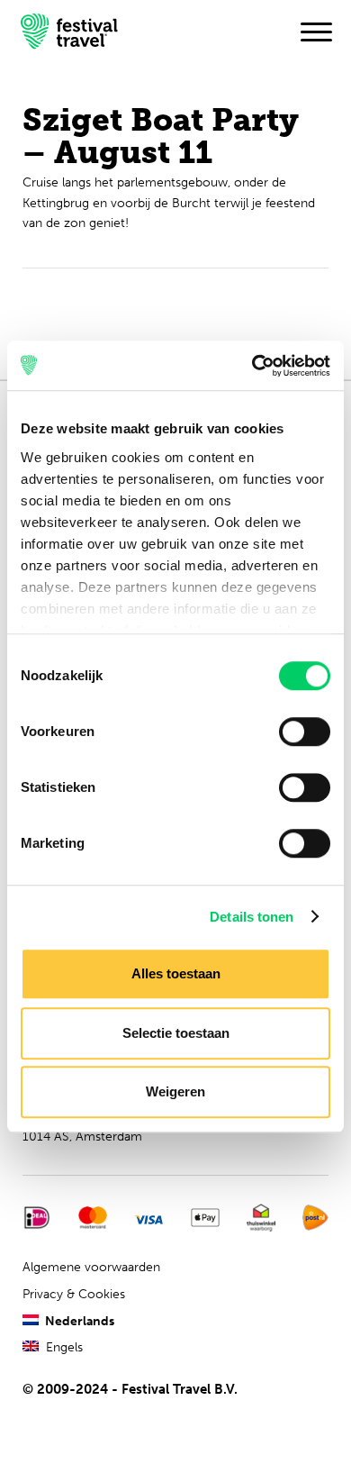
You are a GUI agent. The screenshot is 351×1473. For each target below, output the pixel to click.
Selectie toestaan (176, 1033)
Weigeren (175, 1091)
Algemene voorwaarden (91, 1267)
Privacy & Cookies (73, 1294)
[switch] (304, 731)
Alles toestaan (175, 973)
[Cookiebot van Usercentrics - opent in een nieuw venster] (252, 365)
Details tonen (251, 916)
